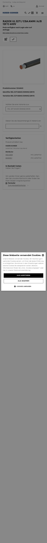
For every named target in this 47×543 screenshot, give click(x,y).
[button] (23, 286)
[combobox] (43, 255)
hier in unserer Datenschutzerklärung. (16, 270)
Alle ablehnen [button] (23, 281)
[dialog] (23, 271)
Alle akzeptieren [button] (23, 275)
